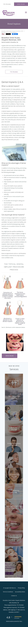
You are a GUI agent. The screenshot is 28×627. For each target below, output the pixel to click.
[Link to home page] (12, 12)
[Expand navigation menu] (26, 12)
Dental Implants (13, 32)
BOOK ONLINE (10, 356)
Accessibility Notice (20, 591)
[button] (14, 72)
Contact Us (14, 595)
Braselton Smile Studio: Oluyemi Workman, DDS (12, 31)
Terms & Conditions (8, 591)
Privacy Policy (21, 588)
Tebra (20, 621)
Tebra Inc (14, 588)
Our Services (4, 32)
